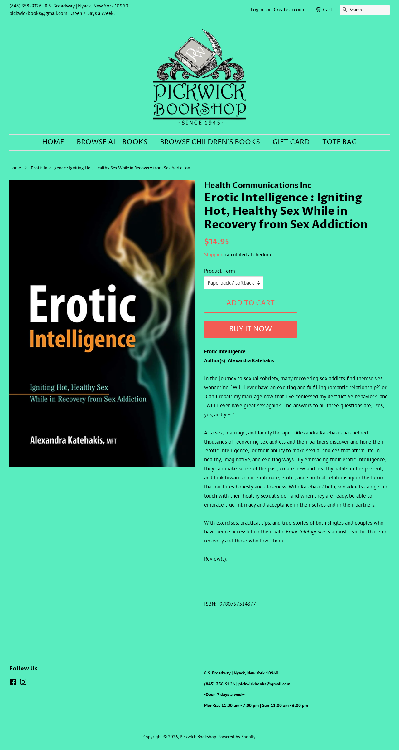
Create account (290, 10)
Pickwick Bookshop (198, 736)
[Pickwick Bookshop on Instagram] (23, 683)
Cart (328, 10)
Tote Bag (339, 142)
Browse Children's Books (210, 142)
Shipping (214, 254)
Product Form (219, 270)
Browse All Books (112, 142)
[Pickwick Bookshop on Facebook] (13, 683)
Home (53, 142)
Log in (257, 10)
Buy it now (250, 329)
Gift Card (291, 142)
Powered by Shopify (237, 736)
